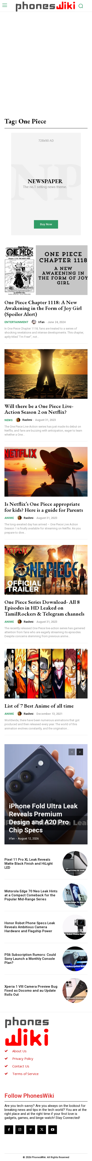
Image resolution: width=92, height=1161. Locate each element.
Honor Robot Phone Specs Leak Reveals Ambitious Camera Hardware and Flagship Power (29, 927)
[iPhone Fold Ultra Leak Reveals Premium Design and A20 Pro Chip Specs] (46, 794)
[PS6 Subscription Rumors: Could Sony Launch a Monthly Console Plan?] (75, 958)
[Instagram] (19, 1129)
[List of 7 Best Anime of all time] (46, 673)
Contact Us (20, 1066)
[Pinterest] (30, 1129)
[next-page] (80, 752)
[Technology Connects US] (45, 6)
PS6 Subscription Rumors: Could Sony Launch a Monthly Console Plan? (30, 959)
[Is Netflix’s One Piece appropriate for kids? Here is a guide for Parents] (46, 472)
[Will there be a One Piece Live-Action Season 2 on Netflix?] (46, 374)
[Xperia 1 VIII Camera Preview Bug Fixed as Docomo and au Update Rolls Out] (75, 990)
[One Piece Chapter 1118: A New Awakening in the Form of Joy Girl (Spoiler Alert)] (46, 270)
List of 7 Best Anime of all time (39, 705)
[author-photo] (35, 322)
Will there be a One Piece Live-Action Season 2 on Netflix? (38, 409)
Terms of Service (25, 1073)
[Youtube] (52, 1129)
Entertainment (16, 322)
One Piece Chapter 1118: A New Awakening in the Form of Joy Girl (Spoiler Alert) (43, 308)
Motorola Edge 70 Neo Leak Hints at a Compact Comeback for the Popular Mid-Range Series (30, 895)
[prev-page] (72, 752)
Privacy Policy (22, 1058)
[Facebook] (8, 1129)
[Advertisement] (46, 60)
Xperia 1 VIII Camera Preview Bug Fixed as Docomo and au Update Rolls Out (30, 991)
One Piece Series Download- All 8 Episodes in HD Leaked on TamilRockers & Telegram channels (44, 607)
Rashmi (27, 420)
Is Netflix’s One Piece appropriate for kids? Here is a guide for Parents (43, 506)
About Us (19, 1051)
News (8, 420)
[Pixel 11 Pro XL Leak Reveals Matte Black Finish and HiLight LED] (75, 863)
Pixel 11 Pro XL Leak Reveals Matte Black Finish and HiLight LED (28, 864)
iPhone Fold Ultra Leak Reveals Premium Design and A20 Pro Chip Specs (43, 818)
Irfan (41, 322)
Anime (9, 518)
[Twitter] (41, 1129)
